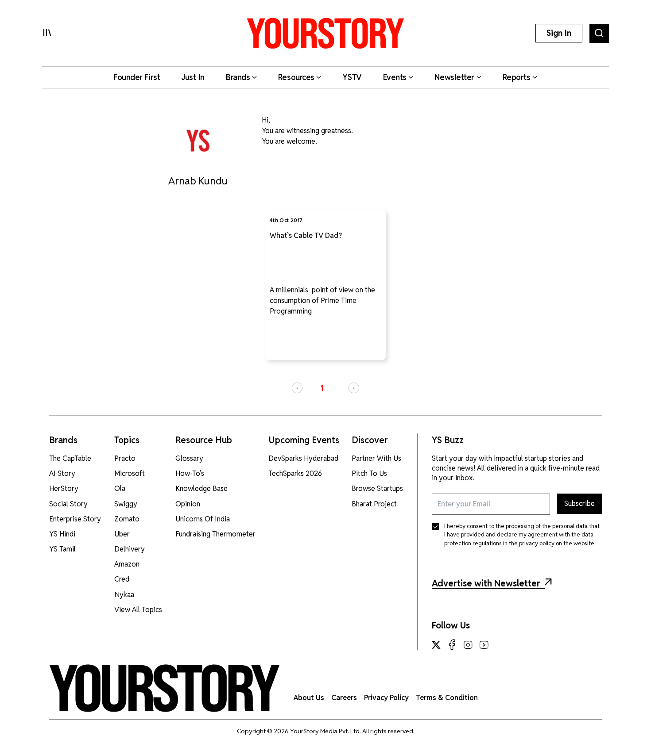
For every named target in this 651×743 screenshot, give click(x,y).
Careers (344, 697)
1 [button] (322, 388)
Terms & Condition (447, 697)
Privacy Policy (386, 697)
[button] (297, 388)
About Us (309, 697)
